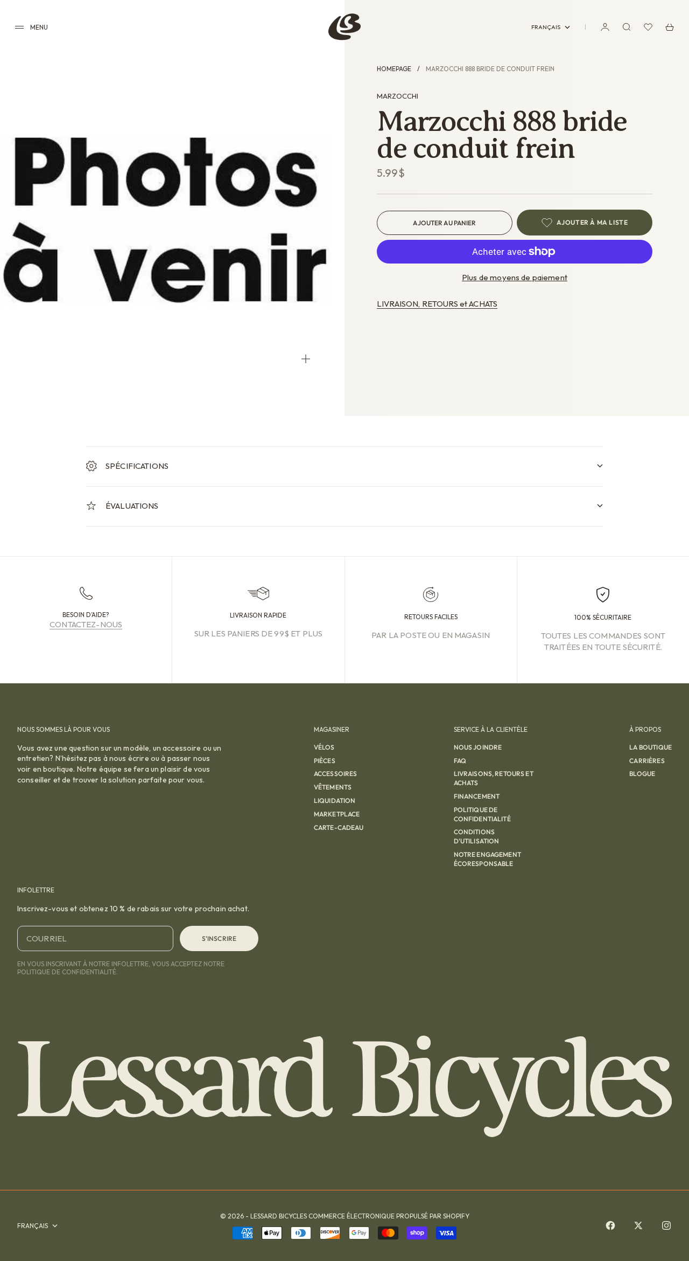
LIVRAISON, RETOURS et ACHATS (437, 304)
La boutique (650, 747)
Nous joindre (478, 747)
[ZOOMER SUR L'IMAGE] (306, 359)
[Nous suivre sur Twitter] (638, 1225)
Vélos (324, 747)
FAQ (460, 761)
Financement (477, 796)
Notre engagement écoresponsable (487, 859)
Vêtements (332, 787)
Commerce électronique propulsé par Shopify (388, 1216)
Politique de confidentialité (482, 814)
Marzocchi (397, 96)
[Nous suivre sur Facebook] (610, 1225)
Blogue (642, 774)
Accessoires (335, 774)
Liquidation (335, 800)
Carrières (646, 761)
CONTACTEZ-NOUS (86, 624)
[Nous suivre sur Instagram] (666, 1225)
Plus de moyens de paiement (514, 277)
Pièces (324, 761)
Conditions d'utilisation (477, 836)
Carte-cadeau (339, 827)
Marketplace (337, 814)
